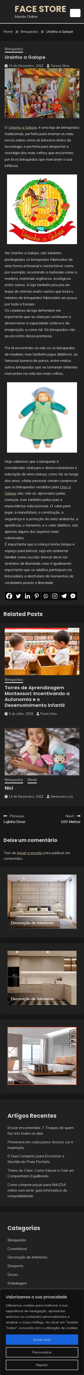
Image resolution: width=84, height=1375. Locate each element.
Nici (9, 788)
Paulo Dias (48, 714)
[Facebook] (9, 596)
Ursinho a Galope (22, 127)
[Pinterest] (36, 596)
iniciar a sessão (29, 852)
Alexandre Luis (62, 796)
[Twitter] (18, 596)
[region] (42, 1332)
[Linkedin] (27, 596)
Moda (32, 779)
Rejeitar (42, 1365)
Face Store (40, 9)
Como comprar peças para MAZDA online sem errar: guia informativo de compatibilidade (37, 1190)
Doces (12, 1274)
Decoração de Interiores (27, 1257)
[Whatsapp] (46, 596)
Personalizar (42, 1352)
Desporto (15, 1265)
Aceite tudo (42, 1339)
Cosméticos (17, 1248)
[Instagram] (55, 596)
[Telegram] (64, 596)
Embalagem (17, 1283)
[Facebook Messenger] (73, 596)
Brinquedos (14, 49)
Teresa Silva (60, 66)
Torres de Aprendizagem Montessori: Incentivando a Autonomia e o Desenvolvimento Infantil (37, 696)
